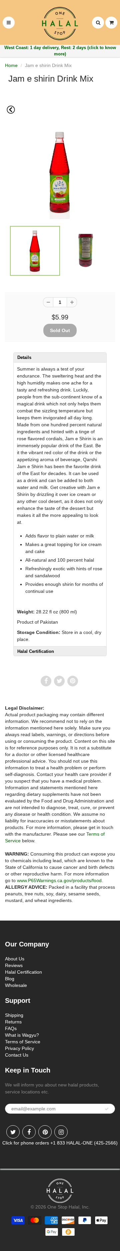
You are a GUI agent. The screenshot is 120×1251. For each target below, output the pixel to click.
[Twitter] (13, 1132)
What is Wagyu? (22, 1035)
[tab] (60, 357)
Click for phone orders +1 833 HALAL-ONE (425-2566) (60, 1143)
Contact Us (16, 1055)
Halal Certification (23, 972)
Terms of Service (22, 1041)
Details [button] (24, 357)
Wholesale (16, 985)
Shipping (14, 1015)
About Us (14, 958)
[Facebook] (29, 1132)
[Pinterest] (45, 1132)
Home (11, 65)
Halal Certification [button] (35, 651)
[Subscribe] (106, 1109)
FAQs (11, 1028)
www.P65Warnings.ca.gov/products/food (59, 880)
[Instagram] (61, 1132)
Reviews (14, 965)
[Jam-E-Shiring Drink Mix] (60, 172)
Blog (9, 978)
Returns (13, 1021)
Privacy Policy (19, 1048)
